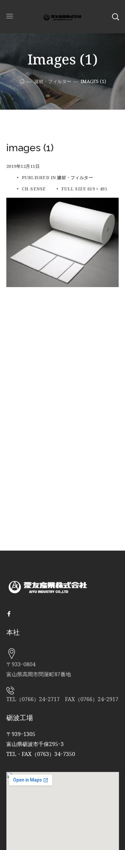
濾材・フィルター (52, 81)
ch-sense (34, 189)
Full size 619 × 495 (84, 189)
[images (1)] (62, 202)
